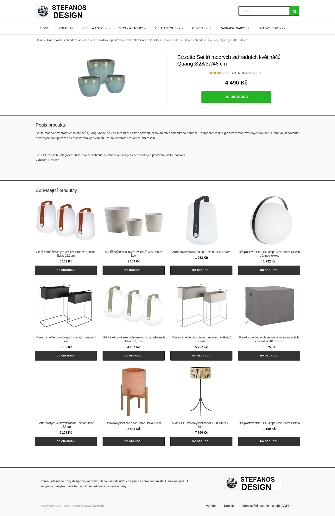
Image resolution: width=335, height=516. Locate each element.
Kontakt (229, 505)
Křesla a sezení (95, 28)
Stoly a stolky (131, 28)
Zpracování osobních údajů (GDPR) (267, 505)
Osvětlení (200, 28)
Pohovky (66, 28)
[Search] (294, 11)
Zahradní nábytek (235, 28)
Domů (44, 28)
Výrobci (211, 505)
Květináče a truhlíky (146, 40)
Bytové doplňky (272, 28)
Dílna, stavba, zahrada (60, 40)
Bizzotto (53, 160)
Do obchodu (236, 96)
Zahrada (82, 40)
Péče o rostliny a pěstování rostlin (110, 40)
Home (39, 40)
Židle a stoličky (167, 28)
